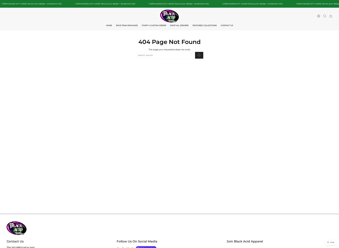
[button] (325, 16)
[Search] (199, 55)
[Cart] (331, 16)
